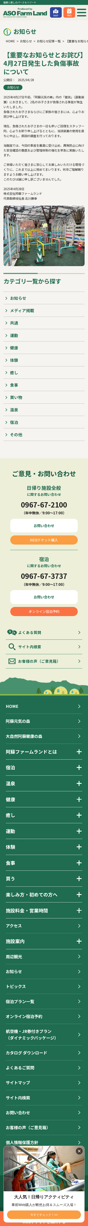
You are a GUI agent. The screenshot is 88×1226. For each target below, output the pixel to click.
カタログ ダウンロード (26, 1053)
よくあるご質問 (20, 1068)
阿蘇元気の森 (18, 721)
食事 (14, 385)
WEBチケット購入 (44, 539)
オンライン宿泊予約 (44, 611)
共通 (14, 322)
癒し (14, 372)
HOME (12, 706)
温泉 (14, 409)
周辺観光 (14, 956)
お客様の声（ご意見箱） (39, 661)
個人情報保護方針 (22, 1142)
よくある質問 (29, 632)
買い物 (16, 397)
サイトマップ (18, 1082)
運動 (14, 335)
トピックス (16, 986)
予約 (69, 15)
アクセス (14, 926)
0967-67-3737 (44, 576)
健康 (14, 347)
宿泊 (14, 422)
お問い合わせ (44, 525)
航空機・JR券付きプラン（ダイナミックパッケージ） (32, 1034)
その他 (16, 434)
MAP (55, 15)
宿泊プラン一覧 (20, 1001)
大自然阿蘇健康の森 (24, 736)
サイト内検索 (29, 646)
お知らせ (13, 87)
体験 (14, 360)
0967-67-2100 (44, 504)
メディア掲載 (22, 310)
